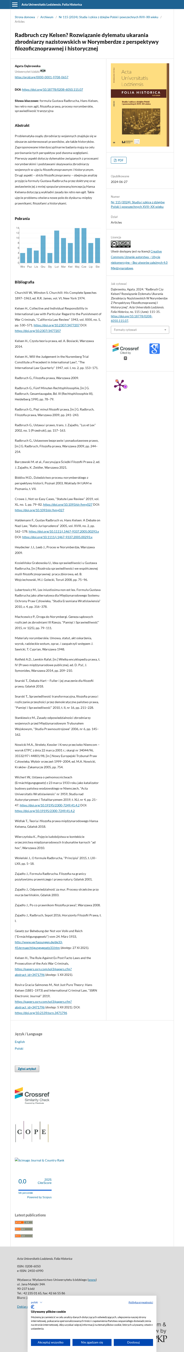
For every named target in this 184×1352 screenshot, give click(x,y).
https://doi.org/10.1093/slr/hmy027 (67, 504)
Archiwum (46, 17)
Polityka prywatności (141, 1302)
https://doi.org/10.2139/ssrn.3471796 (41, 1013)
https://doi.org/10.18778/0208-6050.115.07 (52, 89)
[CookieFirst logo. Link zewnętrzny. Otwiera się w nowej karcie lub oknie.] (32, 1307)
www (92, 1280)
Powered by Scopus (39, 1197)
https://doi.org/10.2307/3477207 (57, 325)
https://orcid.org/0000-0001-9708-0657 (41, 77)
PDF (120, 160)
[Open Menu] (14, 4)
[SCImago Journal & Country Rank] (39, 1160)
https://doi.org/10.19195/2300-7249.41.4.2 (50, 805)
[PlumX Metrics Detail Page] (119, 384)
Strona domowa (25, 17)
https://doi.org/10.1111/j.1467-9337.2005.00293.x (64, 531)
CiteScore (45, 1181)
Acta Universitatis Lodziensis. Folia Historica (52, 4)
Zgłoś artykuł (27, 1069)
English (20, 1042)
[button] (36, 1302)
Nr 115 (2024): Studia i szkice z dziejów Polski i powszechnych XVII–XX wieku (108, 17)
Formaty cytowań (125, 329)
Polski (19, 1048)
